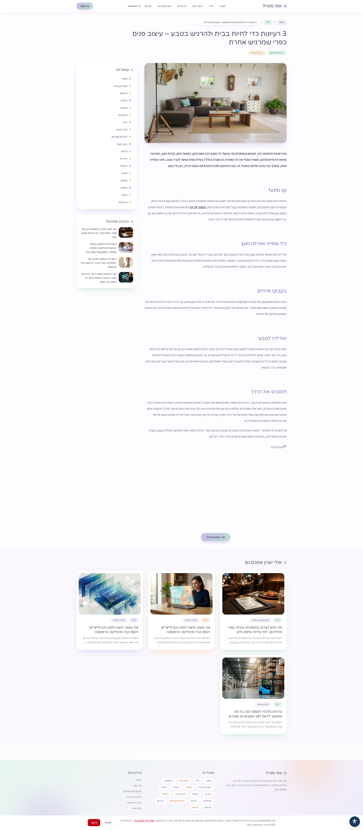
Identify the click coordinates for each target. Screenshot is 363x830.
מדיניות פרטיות (133, 797)
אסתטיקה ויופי (164, 6)
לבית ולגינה (180, 794)
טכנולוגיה (207, 800)
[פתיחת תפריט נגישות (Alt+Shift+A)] (354, 821)
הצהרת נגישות (134, 802)
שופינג (164, 787)
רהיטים (166, 794)
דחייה (108, 822)
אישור (94, 822)
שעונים (208, 794)
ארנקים (208, 807)
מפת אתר (136, 808)
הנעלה (176, 787)
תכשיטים (181, 6)
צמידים (160, 800)
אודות (138, 780)
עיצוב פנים (197, 6)
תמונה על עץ (198, 207)
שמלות (147, 6)
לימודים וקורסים (177, 800)
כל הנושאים (134, 6)
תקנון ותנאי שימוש (132, 791)
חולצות (195, 794)
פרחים (195, 807)
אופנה (222, 6)
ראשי (281, 22)
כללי (211, 6)
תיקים (193, 800)
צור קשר (137, 785)
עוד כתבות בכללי (215, 537)
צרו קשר (84, 6)
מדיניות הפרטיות (144, 820)
